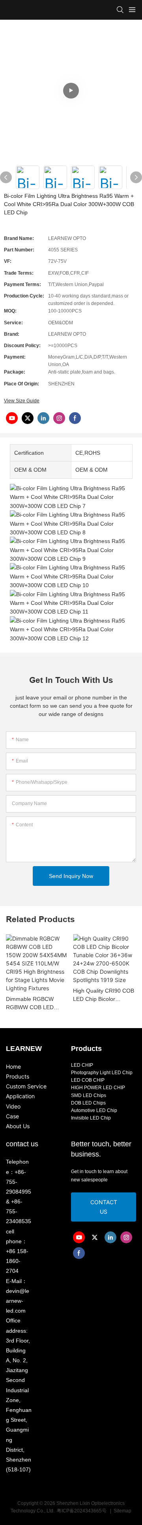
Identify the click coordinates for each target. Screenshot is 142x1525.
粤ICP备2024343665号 (82, 1511)
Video (13, 1106)
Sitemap (121, 1511)
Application (20, 1096)
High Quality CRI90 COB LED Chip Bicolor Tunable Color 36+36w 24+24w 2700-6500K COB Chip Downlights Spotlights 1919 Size (103, 995)
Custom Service (26, 1086)
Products (17, 1076)
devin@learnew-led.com (17, 1301)
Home (13, 1066)
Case (12, 1116)
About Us (18, 1126)
